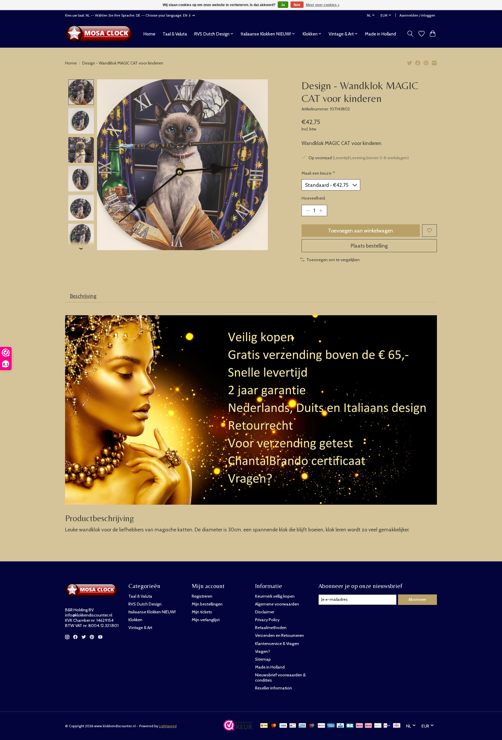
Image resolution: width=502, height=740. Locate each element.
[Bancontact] (292, 726)
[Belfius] (321, 726)
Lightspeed (168, 726)
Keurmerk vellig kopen (275, 596)
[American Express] (331, 726)
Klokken (135, 619)
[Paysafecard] (377, 726)
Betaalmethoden (270, 627)
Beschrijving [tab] (83, 296)
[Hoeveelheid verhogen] (321, 210)
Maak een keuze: (318, 173)
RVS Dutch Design (145, 604)
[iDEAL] (264, 726)
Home (149, 34)
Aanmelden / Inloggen (417, 15)
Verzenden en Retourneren (279, 635)
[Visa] (283, 726)
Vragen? (262, 651)
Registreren (202, 596)
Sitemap (263, 659)
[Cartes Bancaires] (350, 726)
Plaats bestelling (369, 246)
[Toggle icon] (410, 33)
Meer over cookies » (323, 5)
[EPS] (396, 726)
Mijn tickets (202, 611)
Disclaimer (264, 611)
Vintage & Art (140, 627)
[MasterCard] (273, 726)
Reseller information (273, 688)
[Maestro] (311, 726)
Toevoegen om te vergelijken (333, 259)
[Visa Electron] (302, 726)
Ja (283, 5)
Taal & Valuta (175, 34)
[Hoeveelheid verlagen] (308, 210)
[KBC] (340, 726)
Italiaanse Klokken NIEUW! (152, 611)
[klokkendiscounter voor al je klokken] (100, 33)
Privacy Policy (267, 619)
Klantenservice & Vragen (277, 643)
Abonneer (417, 599)
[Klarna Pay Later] (359, 726)
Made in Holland (380, 34)
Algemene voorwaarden (277, 604)
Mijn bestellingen (207, 604)
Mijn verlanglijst (206, 619)
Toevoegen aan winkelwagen (360, 230)
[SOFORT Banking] (368, 726)
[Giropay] (387, 726)
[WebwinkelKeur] (237, 729)
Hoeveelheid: (314, 198)
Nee (297, 5)
